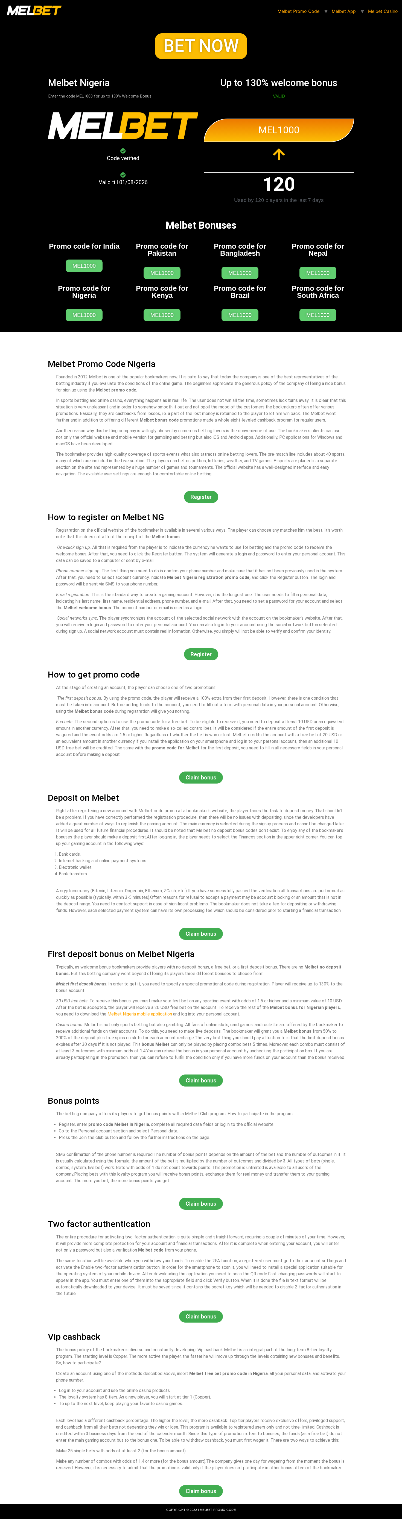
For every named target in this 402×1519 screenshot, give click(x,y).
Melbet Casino (383, 11)
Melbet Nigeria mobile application (139, 1014)
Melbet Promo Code (298, 11)
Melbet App (344, 11)
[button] (201, 46)
